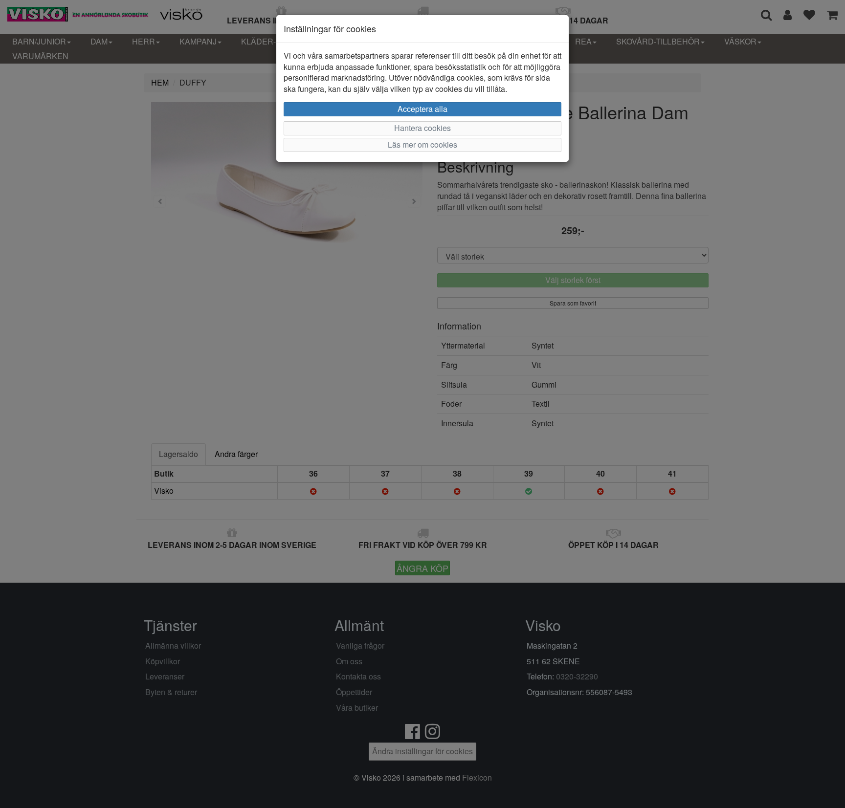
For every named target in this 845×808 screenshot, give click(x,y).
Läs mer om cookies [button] (422, 144)
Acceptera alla (422, 108)
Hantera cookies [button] (422, 127)
